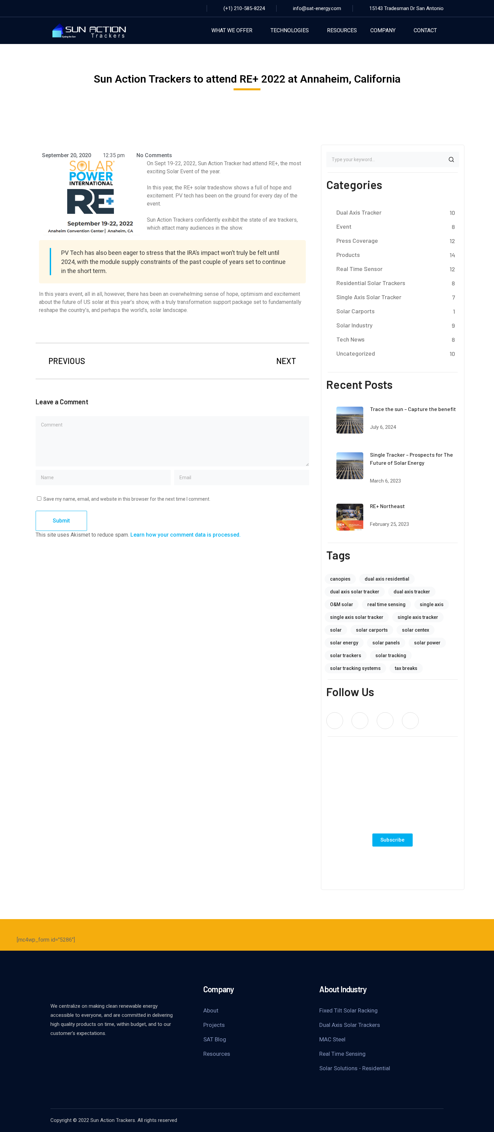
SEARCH (451, 159)
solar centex (415, 630)
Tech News (350, 339)
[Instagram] (75, 8)
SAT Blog (214, 1039)
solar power (427, 642)
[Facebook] (52, 8)
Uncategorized (355, 353)
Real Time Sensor (359, 268)
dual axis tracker (412, 591)
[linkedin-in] (385, 720)
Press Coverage (357, 240)
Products (348, 254)
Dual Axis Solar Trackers (349, 1025)
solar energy (344, 642)
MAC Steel (332, 1039)
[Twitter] (64, 8)
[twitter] (334, 720)
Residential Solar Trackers (370, 282)
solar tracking (390, 655)
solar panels (386, 642)
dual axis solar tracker (354, 591)
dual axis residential (387, 579)
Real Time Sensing (342, 1053)
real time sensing (386, 604)
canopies (340, 579)
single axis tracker (418, 617)
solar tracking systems (355, 668)
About (210, 1010)
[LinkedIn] (87, 8)
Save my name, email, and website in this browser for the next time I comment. (126, 499)
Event (344, 226)
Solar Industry (354, 325)
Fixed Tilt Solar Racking (348, 1010)
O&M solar (341, 604)
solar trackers (345, 655)
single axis (432, 604)
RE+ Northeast (387, 506)
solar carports (372, 630)
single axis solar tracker (356, 617)
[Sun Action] (89, 30)
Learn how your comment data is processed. (185, 535)
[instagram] (410, 720)
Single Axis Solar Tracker (368, 297)
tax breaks (406, 668)
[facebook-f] (360, 720)
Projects (214, 1025)
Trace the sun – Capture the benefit (413, 409)
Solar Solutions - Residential (354, 1068)
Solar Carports (355, 311)
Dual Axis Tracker (358, 212)
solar (336, 630)
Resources (216, 1053)
